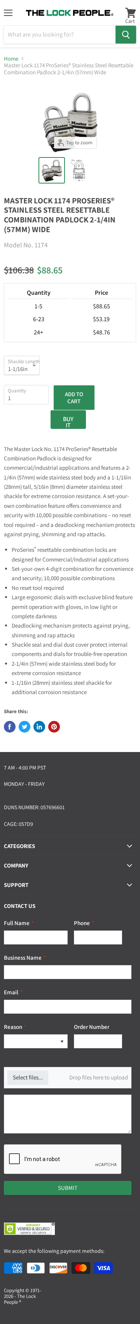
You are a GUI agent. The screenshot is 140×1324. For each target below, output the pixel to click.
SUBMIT (67, 1187)
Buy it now (68, 422)
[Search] (126, 35)
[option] (30, 1041)
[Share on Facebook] (10, 727)
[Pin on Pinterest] (54, 727)
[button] (61, 1041)
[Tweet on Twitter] (24, 727)
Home (11, 58)
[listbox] (36, 1041)
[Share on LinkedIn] (39, 727)
